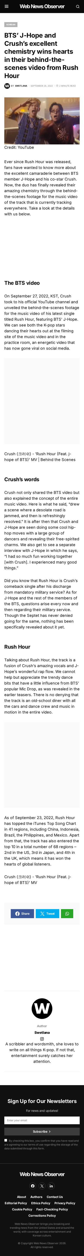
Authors (36, 1197)
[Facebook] (32, 1186)
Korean (10, 24)
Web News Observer (42, 6)
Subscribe (40, 1131)
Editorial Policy (16, 1203)
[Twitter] (42, 1186)
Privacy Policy (64, 1203)
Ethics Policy (40, 1203)
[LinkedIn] (51, 1186)
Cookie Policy (22, 1209)
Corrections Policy (42, 1215)
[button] (6, 6)
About (21, 1197)
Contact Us (55, 1197)
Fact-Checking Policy (52, 1209)
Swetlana (42, 1032)
